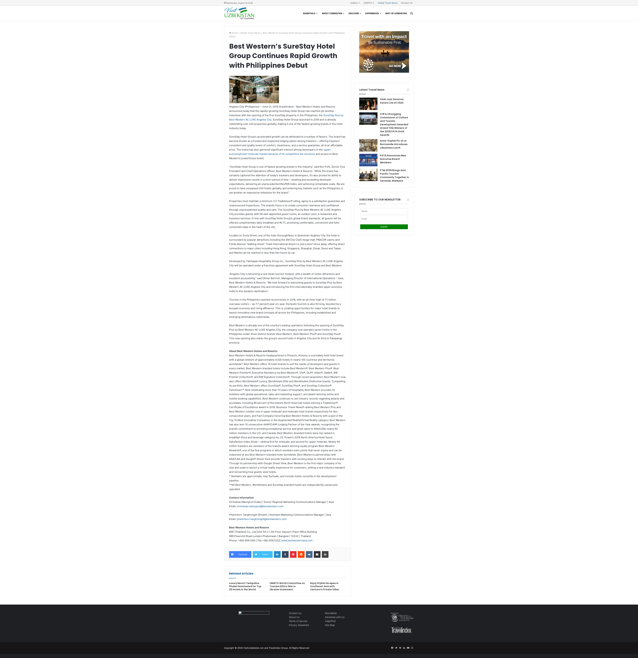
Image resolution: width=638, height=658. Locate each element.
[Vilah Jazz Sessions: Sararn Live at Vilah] (368, 104)
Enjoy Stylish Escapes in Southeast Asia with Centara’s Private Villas (324, 586)
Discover (354, 13)
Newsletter (331, 613)
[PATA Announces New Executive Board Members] (368, 160)
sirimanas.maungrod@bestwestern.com (260, 506)
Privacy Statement (299, 625)
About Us (294, 617)
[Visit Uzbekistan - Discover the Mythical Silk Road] (239, 13)
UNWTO (368, 2)
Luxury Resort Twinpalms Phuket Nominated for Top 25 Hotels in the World (245, 586)
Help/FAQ (330, 621)
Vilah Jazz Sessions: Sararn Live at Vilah (392, 101)
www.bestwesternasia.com (297, 540)
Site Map (330, 625)
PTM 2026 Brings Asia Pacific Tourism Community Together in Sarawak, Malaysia (394, 175)
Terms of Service (298, 621)
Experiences (372, 13)
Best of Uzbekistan (396, 13)
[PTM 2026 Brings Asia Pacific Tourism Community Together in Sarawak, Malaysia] (368, 175)
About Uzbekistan (332, 13)
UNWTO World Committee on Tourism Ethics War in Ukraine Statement (287, 586)
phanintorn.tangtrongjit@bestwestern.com (262, 519)
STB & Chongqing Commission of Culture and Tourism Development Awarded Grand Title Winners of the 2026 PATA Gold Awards (394, 124)
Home (234, 33)
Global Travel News (388, 2)
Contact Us (407, 2)
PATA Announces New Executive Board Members (393, 159)
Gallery (354, 2)
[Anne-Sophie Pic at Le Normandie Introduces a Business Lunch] (368, 145)
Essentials (309, 13)
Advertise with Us (334, 617)
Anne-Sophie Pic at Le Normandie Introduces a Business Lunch (394, 144)
